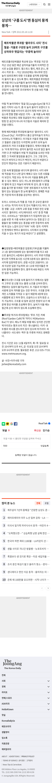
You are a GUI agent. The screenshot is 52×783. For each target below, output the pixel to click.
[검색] (44, 4)
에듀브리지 (6, 726)
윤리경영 (21, 760)
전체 (38, 503)
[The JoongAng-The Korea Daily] (12, 664)
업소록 (4, 737)
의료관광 (5, 743)
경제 (3, 686)
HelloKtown (7, 709)
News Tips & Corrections (12, 764)
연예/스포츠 (7, 697)
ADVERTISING (14, 756)
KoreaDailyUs (8, 720)
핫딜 (3, 714)
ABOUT (4, 756)
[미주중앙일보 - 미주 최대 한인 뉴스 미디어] (10, 4)
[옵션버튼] (48, 32)
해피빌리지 (6, 749)
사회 (3, 680)
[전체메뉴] (49, 4)
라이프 (4, 692)
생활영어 (5, 732)
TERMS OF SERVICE (10, 760)
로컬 (47, 503)
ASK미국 (6, 703)
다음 (48, 588)
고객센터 (29, 760)
